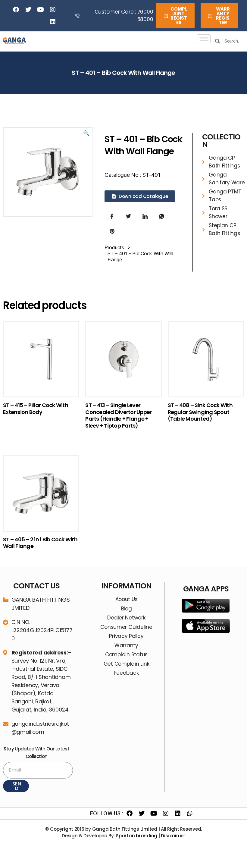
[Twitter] (28, 10)
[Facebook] (16, 10)
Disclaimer (173, 835)
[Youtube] (40, 10)
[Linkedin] (53, 22)
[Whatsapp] (190, 813)
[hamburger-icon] (204, 38)
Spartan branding (136, 835)
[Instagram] (53, 10)
